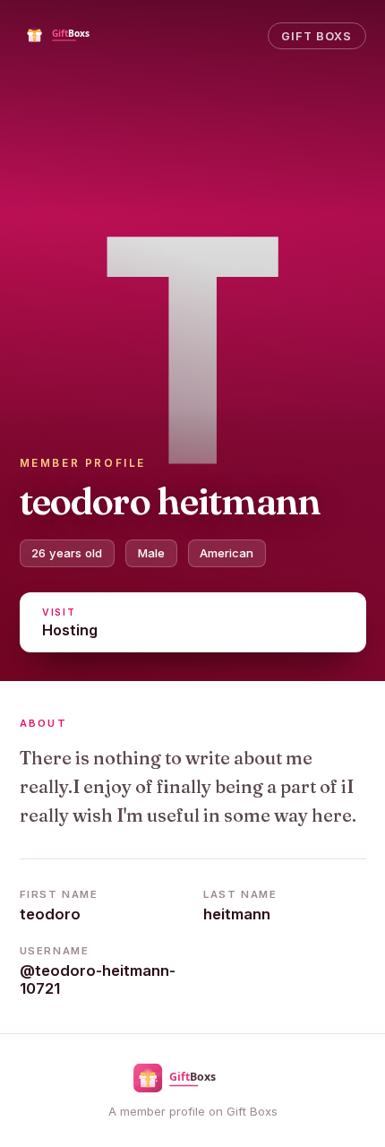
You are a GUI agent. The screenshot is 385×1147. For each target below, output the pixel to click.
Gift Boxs (316, 36)
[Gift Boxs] (72, 36)
